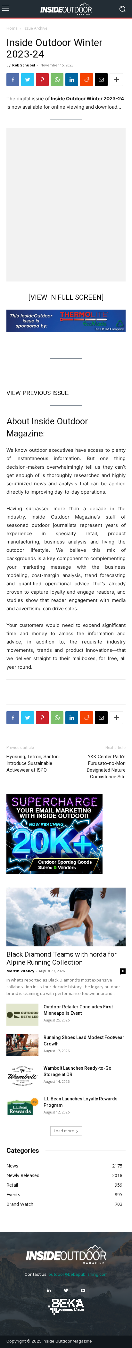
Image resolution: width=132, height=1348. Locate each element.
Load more (64, 1131)
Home (12, 28)
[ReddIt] (86, 79)
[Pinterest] (42, 79)
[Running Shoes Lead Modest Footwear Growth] (22, 1045)
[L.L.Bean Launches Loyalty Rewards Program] (22, 1107)
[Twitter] (27, 79)
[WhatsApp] (57, 79)
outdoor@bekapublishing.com (78, 1274)
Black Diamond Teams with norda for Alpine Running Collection (61, 958)
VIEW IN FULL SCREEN (66, 297)
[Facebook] (12, 79)
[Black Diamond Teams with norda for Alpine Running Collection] (66, 917)
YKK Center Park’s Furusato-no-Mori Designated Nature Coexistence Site (106, 767)
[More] (116, 79)
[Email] (101, 79)
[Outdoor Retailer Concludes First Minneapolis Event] (22, 1015)
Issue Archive (35, 28)
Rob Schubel (23, 65)
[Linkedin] (71, 79)
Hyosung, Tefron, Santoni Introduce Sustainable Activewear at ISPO (33, 763)
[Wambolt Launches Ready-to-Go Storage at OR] (22, 1076)
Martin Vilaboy (20, 970)
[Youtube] (83, 1290)
